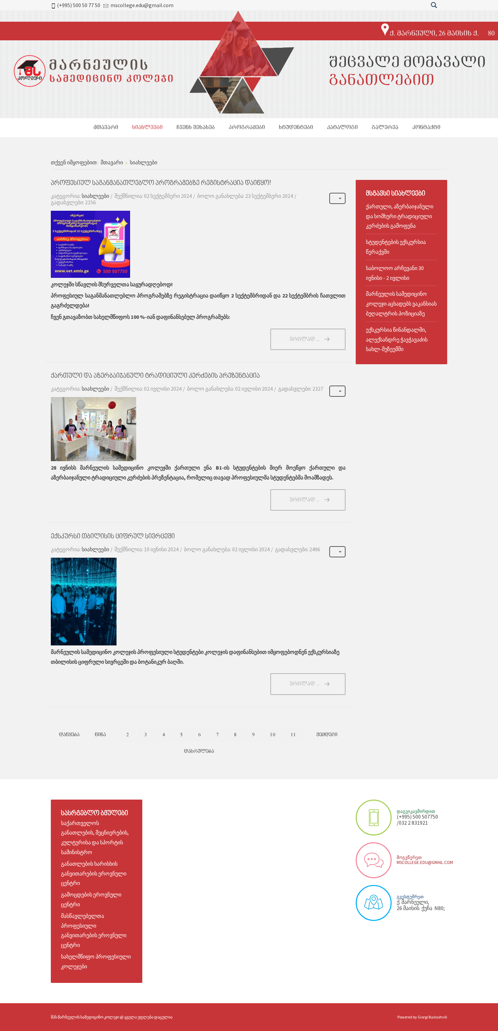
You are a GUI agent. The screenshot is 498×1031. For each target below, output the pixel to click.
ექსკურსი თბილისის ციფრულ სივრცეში (113, 537)
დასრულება (199, 751)
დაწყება (69, 735)
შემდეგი (326, 735)
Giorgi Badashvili (432, 1016)
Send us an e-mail (374, 860)
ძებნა (434, 5)
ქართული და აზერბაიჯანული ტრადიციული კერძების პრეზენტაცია (155, 376)
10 (272, 735)
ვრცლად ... (304, 339)
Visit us (374, 903)
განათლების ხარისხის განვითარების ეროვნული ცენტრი (93, 873)
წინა (100, 735)
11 (293, 735)
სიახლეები (95, 195)
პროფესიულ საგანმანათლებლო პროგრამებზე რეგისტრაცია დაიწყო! (161, 183)
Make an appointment (374, 818)
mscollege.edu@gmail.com (141, 5)
